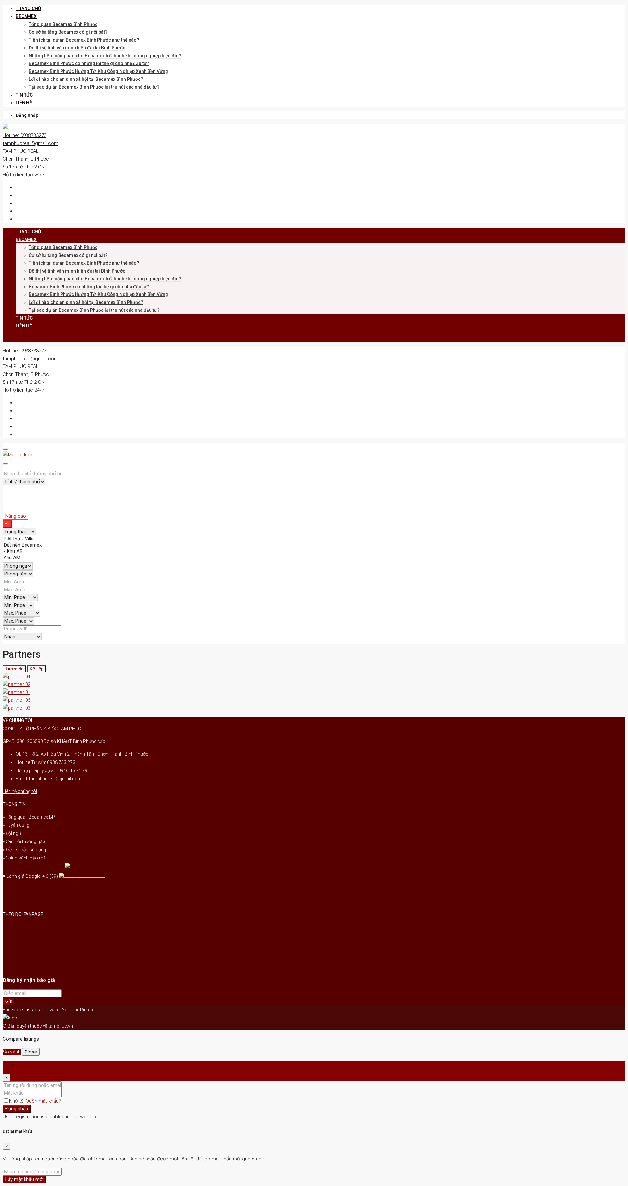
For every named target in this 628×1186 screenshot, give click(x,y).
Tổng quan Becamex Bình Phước (63, 24)
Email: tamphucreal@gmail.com (49, 778)
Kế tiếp (36, 668)
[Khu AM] (24, 558)
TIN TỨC (24, 94)
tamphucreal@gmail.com (30, 143)
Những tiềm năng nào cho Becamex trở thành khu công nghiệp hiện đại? (105, 55)
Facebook (14, 1009)
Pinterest (89, 1009)
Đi (7, 524)
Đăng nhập (27, 115)
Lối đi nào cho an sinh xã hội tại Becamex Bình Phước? (86, 79)
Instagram (36, 1009)
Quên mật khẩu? (43, 1101)
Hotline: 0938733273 (24, 135)
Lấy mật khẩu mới (24, 1179)
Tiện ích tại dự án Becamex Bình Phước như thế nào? (84, 40)
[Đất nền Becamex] (24, 545)
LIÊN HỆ (24, 102)
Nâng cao (15, 516)
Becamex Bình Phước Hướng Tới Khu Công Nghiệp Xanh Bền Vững (98, 71)
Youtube (71, 1009)
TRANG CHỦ (28, 8)
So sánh (12, 1052)
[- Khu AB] (24, 551)
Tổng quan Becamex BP (30, 817)
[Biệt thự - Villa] (24, 539)
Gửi (8, 1001)
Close (31, 1052)
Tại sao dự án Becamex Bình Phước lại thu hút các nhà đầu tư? (94, 87)
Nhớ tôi (17, 1101)
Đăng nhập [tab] (27, 1065)
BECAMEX (26, 16)
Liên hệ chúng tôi (20, 791)
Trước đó (14, 668)
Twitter (54, 1009)
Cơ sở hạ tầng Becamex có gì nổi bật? (68, 32)
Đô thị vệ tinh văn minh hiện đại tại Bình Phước (77, 47)
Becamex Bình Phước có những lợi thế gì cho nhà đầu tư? (89, 63)
